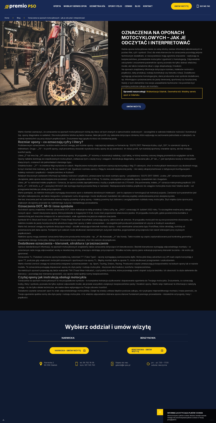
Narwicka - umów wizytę (68, 350)
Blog (137, 6)
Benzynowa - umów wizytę (142, 350)
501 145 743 (205, 6)
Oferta (57, 6)
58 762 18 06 (88, 362)
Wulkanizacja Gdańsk (156, 91)
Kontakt (148, 6)
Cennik (128, 6)
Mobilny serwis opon (75, 6)
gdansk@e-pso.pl (123, 365)
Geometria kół (97, 6)
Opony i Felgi (115, 6)
